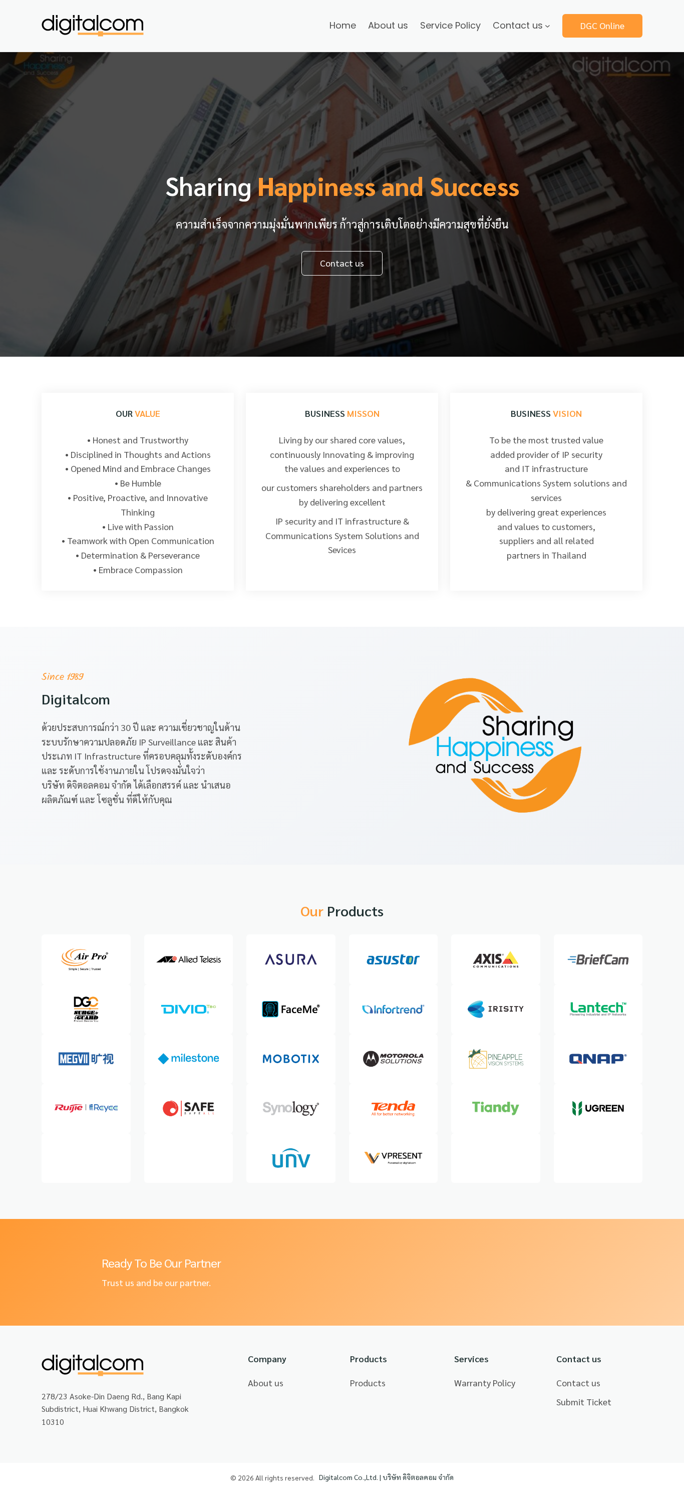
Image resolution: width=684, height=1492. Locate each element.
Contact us (342, 263)
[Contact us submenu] (547, 26)
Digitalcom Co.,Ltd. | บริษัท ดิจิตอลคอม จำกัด (386, 1476)
